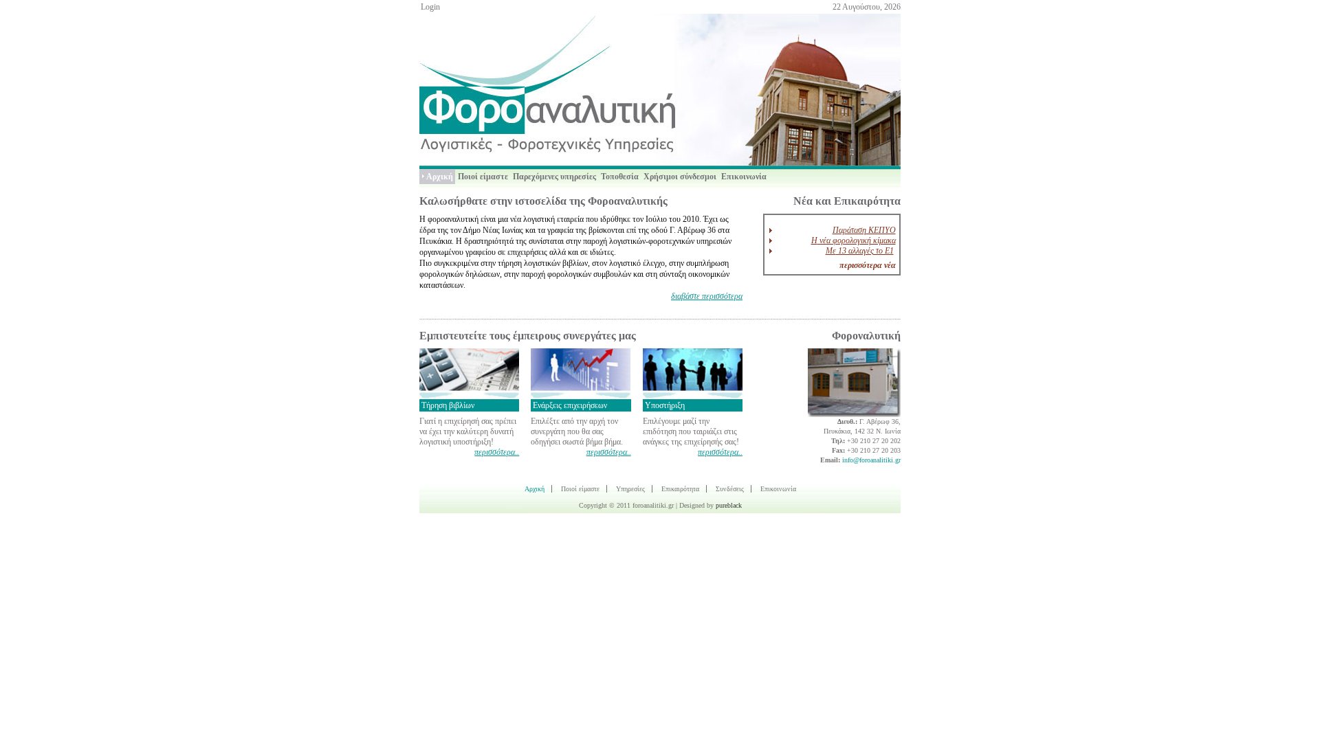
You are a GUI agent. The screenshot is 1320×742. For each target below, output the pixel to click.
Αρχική (534, 489)
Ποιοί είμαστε (580, 489)
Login (430, 7)
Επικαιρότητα (680, 489)
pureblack (729, 505)
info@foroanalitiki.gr (871, 460)
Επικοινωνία (778, 489)
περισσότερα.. (496, 452)
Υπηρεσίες (630, 489)
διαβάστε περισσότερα (706, 296)
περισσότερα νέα (867, 265)
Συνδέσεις (730, 489)
